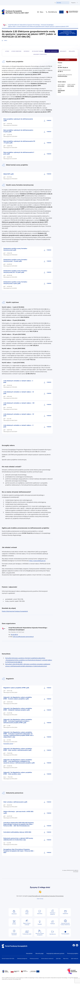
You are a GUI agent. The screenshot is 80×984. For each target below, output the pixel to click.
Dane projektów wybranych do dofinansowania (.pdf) (18, 119)
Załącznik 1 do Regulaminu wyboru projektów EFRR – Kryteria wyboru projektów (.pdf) (17, 698)
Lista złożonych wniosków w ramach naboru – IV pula (18, 414)
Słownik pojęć (39, 953)
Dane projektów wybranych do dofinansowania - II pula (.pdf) (18, 130)
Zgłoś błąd (58, 958)
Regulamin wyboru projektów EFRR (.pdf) (16, 687)
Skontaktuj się (51, 12)
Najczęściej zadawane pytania (55, 953)
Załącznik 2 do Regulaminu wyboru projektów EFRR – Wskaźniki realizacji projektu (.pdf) (17, 709)
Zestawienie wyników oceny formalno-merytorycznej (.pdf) (15, 249)
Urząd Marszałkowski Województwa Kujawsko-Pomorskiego (46, 896)
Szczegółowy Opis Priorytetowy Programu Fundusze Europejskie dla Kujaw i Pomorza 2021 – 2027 (18, 851)
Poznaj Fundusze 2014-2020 (8, 958)
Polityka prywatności (34, 958)
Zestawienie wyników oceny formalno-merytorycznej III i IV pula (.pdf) (15, 271)
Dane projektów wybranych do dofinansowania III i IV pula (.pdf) (19, 142)
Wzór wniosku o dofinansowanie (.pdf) (15, 802)
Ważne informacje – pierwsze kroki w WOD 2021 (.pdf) (18, 812)
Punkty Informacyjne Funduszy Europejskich (15, 611)
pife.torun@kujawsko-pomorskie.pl (23, 636)
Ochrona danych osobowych (47, 958)
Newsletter (29, 953)
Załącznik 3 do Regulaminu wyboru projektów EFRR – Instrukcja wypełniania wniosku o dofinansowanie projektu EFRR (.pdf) (17, 721)
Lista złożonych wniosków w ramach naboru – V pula (18, 426)
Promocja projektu (72, 953)
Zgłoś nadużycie (74, 958)
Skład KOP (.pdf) (8, 174)
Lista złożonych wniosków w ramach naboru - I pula (18, 381)
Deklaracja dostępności (22, 958)
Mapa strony (65, 958)
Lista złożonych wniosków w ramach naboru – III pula (18, 403)
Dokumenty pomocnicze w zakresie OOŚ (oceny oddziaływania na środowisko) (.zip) (18, 839)
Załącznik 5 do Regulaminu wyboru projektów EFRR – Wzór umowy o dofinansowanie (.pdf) (17, 749)
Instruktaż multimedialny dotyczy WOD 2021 (17, 832)
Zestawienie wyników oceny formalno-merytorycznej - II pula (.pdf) (15, 260)
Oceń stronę (40, 898)
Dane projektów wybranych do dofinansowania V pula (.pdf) (18, 153)
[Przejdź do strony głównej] (15, 12)
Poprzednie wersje (8, 743)
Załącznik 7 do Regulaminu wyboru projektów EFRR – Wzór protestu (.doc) (17, 773)
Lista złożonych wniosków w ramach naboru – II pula (18, 392)
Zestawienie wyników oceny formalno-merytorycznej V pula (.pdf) (15, 282)
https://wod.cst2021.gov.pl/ (37, 560)
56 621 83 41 (14, 634)
